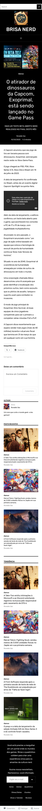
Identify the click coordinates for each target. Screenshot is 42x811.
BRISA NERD (21, 29)
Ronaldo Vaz (21, 136)
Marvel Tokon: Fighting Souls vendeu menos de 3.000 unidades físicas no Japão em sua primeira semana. (20, 500)
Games (21, 74)
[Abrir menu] (21, 38)
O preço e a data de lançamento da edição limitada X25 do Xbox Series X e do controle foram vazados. (20, 729)
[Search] (39, 6)
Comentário (29, 391)
